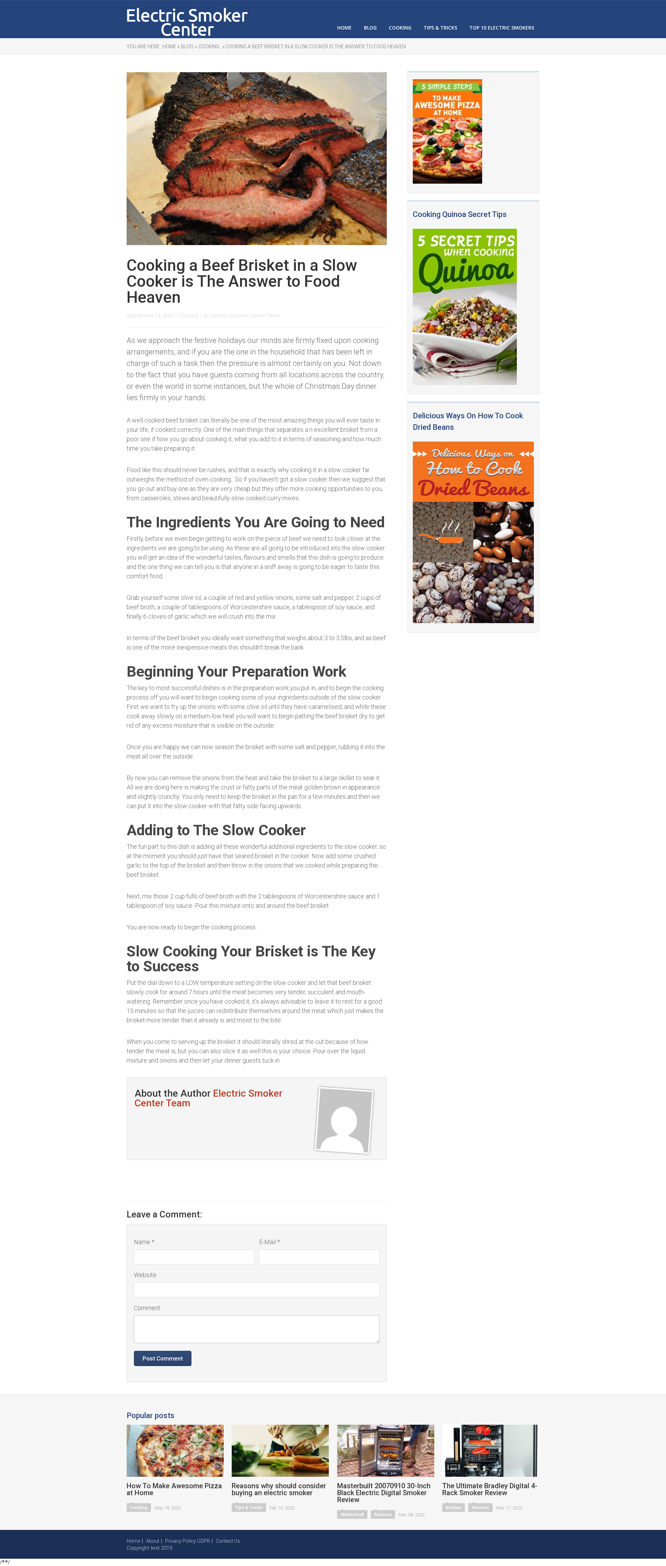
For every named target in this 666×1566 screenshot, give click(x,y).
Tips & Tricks (440, 27)
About (152, 1541)
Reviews (383, 1514)
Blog (370, 27)
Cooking (400, 27)
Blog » (189, 46)
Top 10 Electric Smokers (501, 27)
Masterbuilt (352, 1514)
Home (344, 27)
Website (145, 1275)
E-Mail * (269, 1242)
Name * (144, 1242)
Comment (147, 1308)
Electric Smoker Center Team (245, 315)
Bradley (453, 1507)
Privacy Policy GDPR (187, 1541)
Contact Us (228, 1541)
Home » (170, 46)
